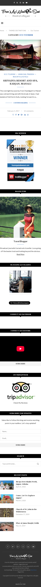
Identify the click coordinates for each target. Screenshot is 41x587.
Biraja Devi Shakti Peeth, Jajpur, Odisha (26, 482)
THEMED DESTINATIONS (17, 30)
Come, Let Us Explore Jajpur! (25, 496)
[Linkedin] (23, 3)
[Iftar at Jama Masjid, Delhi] (7, 526)
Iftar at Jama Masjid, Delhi (27, 523)
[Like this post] (13, 115)
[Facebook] (14, 3)
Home (2, 30)
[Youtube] (26, 3)
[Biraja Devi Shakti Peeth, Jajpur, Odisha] (7, 485)
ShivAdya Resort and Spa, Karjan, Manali (20, 82)
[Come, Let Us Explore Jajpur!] (7, 498)
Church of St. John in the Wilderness (26, 510)
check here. (34, 570)
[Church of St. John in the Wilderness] (7, 512)
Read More (20, 254)
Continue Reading (20, 103)
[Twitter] (17, 3)
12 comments (29, 111)
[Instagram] (20, 3)
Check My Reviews (20, 403)
